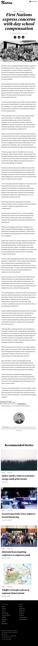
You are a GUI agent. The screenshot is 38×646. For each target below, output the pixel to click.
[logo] (6, 3)
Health (4, 617)
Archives (21, 615)
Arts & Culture (6, 615)
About (20, 607)
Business (4, 619)
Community (5, 613)
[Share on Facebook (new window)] (15, 37)
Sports (4, 621)
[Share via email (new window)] (23, 37)
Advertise (22, 611)
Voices (4, 611)
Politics (4, 609)
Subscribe (22, 609)
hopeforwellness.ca (22, 404)
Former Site (22, 617)
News (3, 607)
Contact (21, 613)
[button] (33, 1)
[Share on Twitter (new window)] (19, 37)
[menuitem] (10, 607)
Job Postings (23, 619)
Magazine (5, 623)
